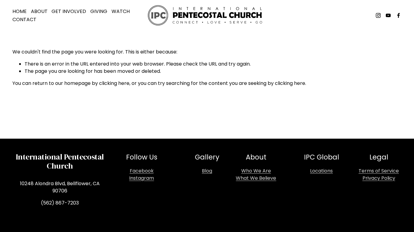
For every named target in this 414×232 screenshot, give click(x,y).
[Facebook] (399, 15)
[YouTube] (388, 15)
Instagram (141, 178)
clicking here (114, 83)
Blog (207, 170)
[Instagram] (378, 15)
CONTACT (24, 19)
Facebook (142, 170)
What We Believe (256, 178)
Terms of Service (379, 170)
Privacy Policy (378, 178)
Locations (321, 170)
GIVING (98, 11)
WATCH (121, 11)
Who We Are (256, 170)
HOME (19, 11)
